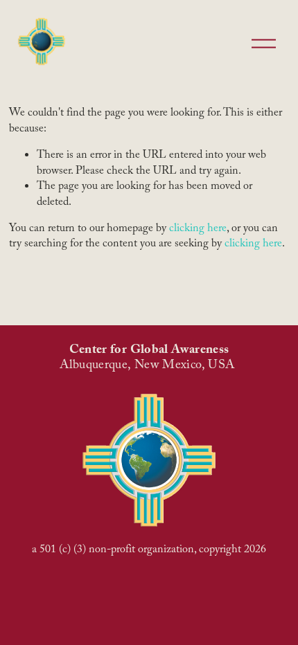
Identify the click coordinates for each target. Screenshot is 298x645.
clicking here (198, 229)
